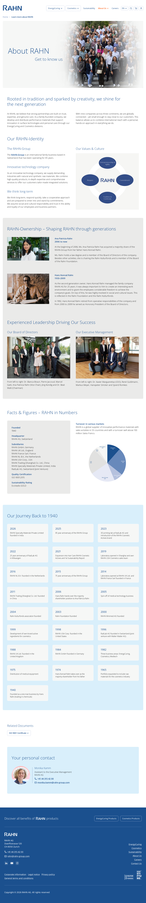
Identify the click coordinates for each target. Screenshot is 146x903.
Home (5, 17)
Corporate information (15, 874)
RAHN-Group (17, 154)
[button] (124, 8)
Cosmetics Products (131, 818)
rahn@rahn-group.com (18, 856)
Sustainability (135, 852)
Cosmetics (137, 848)
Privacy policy (48, 874)
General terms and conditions (18, 878)
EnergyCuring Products (106, 818)
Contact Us (136, 863)
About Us (137, 855)
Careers (138, 859)
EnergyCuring (135, 844)
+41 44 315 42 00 (15, 851)
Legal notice (34, 874)
